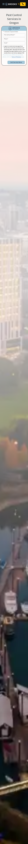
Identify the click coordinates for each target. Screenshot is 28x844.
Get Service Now (16, 62)
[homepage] (11, 4)
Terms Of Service (16, 57)
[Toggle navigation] (3, 4)
